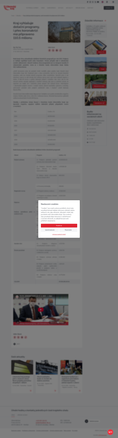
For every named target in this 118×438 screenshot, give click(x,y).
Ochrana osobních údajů (59, 234)
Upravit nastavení (49, 230)
